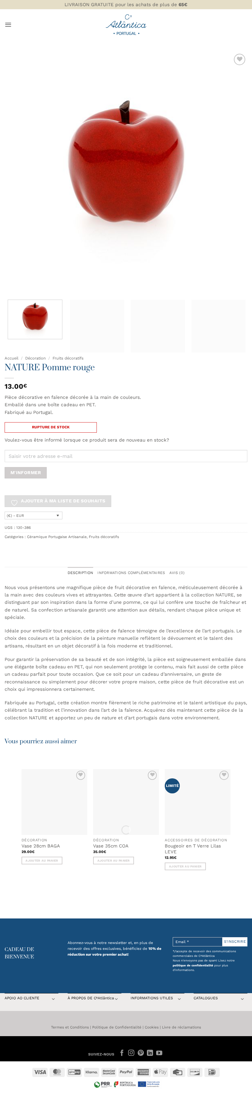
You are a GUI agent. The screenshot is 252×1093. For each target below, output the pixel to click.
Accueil (11, 358)
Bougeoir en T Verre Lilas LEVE (193, 849)
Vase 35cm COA (110, 846)
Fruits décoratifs (68, 358)
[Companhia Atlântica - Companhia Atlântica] (126, 24)
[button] (8, 24)
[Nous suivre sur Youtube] (159, 1053)
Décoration (35, 358)
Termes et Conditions (70, 1027)
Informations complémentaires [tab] (131, 573)
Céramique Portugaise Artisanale (57, 537)
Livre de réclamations (181, 1027)
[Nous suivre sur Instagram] (131, 1053)
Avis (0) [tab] (176, 573)
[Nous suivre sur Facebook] (122, 1053)
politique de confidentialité (193, 965)
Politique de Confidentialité (116, 1027)
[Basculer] (53, 999)
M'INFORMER (25, 472)
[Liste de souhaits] (239, 59)
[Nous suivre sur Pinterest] (140, 1053)
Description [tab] (80, 573)
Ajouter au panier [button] (42, 860)
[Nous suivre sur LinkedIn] (150, 1053)
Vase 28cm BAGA (41, 846)
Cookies (152, 1027)
